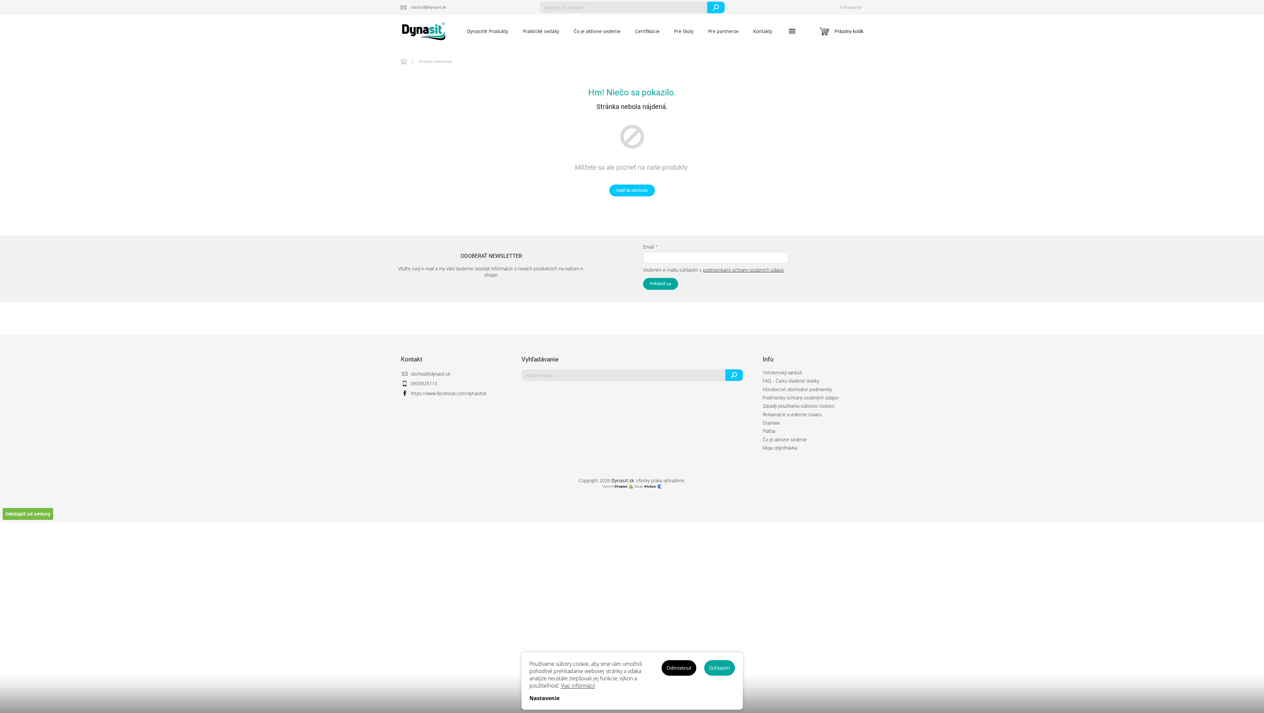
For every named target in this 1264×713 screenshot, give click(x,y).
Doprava (771, 423)
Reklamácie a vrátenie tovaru (792, 414)
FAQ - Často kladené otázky (791, 381)
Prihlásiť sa (660, 283)
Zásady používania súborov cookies (798, 406)
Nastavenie (544, 698)
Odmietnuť (679, 667)
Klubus (650, 486)
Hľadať (716, 7)
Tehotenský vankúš (782, 372)
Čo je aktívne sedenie (785, 439)
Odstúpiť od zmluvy (28, 514)
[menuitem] (488, 31)
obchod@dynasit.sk (430, 374)
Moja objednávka (780, 448)
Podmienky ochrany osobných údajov (800, 397)
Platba (769, 431)
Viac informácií (578, 685)
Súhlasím (719, 667)
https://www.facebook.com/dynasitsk (448, 393)
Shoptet (620, 486)
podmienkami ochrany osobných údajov (743, 270)
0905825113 (424, 383)
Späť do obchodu (632, 190)
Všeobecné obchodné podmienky (797, 389)
